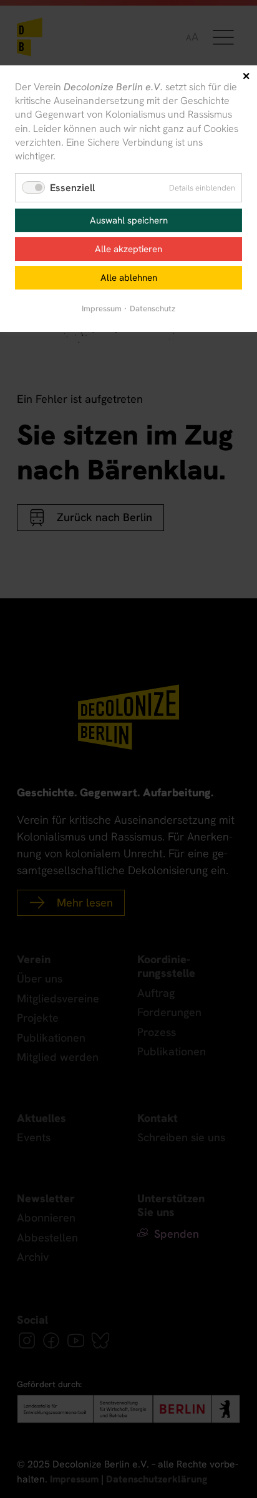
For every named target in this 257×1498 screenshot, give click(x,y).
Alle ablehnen (128, 277)
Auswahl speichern (129, 220)
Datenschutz (152, 308)
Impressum (102, 308)
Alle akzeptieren (128, 249)
